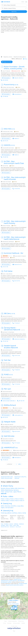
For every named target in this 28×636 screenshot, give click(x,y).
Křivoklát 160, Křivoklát (6, 181)
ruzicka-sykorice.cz (18, 415)
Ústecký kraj (7, 503)
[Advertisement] (14, 44)
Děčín (2, 506)
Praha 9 (17, 500)
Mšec (18, 525)
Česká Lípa (4, 513)
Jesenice (11, 524)
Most (22, 506)
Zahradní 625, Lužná (6, 362)
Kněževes (16, 524)
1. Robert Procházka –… (13, 600)
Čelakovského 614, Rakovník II (7, 438)
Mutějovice (12, 526)
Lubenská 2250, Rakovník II (7, 316)
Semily (24, 513)
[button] (16, 606)
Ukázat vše (3, 530)
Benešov (3, 488)
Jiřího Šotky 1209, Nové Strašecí (21, 450)
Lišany (7, 525)
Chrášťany (6, 524)
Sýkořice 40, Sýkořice (18, 408)
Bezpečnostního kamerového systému (14, 585)
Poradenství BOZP (23, 583)
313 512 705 (5, 266)
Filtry (26, 59)
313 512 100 (17, 355)
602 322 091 (5, 417)
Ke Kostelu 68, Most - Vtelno (7, 131)
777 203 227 (17, 323)
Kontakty (9, 623)
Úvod (5, 621)
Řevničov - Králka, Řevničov (7, 273)
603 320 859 (5, 80)
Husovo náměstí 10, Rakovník (20, 256)
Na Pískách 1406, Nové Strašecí (8, 87)
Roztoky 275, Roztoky (6, 225)
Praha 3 (12, 499)
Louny (18, 506)
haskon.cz (16, 154)
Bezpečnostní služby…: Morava (13, 517)
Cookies (23, 623)
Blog (14, 631)
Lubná (10, 525)
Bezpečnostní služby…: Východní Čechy (4, 517)
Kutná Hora (21, 488)
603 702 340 (17, 431)
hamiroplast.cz (17, 457)
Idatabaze (7, 2)
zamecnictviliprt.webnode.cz (9, 400)
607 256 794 (21, 400)
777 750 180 (17, 384)
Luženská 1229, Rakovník (7, 377)
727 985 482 (5, 96)
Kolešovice (21, 524)
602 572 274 (5, 140)
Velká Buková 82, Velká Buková (8, 241)
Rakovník (3, 493)
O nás (4, 623)
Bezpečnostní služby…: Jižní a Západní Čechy (21, 517)
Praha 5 (21, 499)
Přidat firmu (21, 621)
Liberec (20, 513)
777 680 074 (17, 369)
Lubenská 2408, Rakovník (7, 391)
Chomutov (7, 506)
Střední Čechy (8, 486)
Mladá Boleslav (9, 490)
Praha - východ (5, 492)
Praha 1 (3, 499)
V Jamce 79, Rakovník (6, 71)
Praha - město (8, 496)
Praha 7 (8, 500)
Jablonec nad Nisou (12, 513)
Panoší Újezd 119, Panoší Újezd (8, 332)
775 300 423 (5, 459)
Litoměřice (13, 506)
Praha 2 (8, 499)
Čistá (2, 524)
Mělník (2, 490)
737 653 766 (17, 188)
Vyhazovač (17, 478)
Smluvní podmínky (12, 621)
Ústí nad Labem (9, 507)
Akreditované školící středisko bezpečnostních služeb (13, 476)
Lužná (14, 525)
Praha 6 (3, 500)
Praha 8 (12, 500)
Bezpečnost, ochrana (8, 56)
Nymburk (16, 490)
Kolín (16, 488)
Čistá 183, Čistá (5, 165)
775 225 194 (5, 341)
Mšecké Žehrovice (5, 526)
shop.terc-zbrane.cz (18, 78)
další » (19, 464)
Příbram (19, 492)
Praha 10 (21, 500)
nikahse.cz (16, 138)
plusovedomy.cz (17, 94)
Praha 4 (17, 499)
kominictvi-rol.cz (18, 264)
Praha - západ (12, 492)
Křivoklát (3, 525)
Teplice (3, 507)
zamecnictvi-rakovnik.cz (19, 339)
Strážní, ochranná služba (6, 478)
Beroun (8, 488)
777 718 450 (17, 443)
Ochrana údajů (16, 623)
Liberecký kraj (8, 511)
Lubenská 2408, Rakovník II (7, 350)
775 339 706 (5, 157)
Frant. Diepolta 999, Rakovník (7, 424)
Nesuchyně (18, 526)
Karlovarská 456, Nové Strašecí (8, 147)
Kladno (12, 488)
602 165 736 (17, 280)
